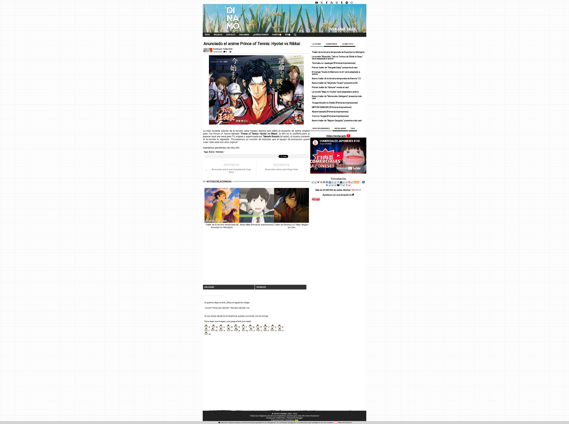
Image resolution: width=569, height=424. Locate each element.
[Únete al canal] (347, 2)
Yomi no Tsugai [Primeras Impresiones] (330, 116)
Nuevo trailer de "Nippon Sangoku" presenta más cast (337, 120)
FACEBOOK (261, 287)
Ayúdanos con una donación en (337, 195)
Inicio (207, 35)
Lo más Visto (347, 44)
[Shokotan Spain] (349, 182)
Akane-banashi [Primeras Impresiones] (330, 111)
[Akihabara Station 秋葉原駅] (360, 182)
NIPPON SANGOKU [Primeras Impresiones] (331, 107)
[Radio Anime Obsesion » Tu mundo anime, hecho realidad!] (338, 182)
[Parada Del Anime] (341, 182)
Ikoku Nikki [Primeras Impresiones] (257, 224)
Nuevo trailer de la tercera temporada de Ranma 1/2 (336, 78)
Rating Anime (340, 128)
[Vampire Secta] (324, 182)
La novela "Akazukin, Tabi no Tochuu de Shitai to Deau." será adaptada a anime (337, 57)
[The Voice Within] (341, 185)
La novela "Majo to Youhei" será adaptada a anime (335, 92)
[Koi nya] (335, 182)
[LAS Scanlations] (330, 182)
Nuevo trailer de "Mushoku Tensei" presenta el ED (335, 83)
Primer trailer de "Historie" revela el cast (330, 87)
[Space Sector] (332, 185)
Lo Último (316, 44)
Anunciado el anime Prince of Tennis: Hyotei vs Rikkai (251, 44)
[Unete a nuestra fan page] (326, 2)
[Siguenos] (336, 2)
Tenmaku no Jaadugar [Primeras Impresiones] (333, 63)
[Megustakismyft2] (327, 185)
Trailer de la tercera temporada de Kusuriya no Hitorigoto (222, 226)
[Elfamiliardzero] (363, 182)
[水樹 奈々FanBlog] (327, 182)
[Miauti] (318, 182)
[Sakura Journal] (347, 185)
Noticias (219, 152)
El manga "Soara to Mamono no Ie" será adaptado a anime (336, 73)
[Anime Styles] (346, 182)
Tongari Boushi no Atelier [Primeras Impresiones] (335, 103)
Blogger (299, 418)
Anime (211, 152)
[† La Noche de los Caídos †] (313, 182)
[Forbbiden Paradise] (332, 182)
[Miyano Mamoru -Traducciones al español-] (355, 182)
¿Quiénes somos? (260, 35)
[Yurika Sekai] (352, 182)
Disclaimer (244, 35)
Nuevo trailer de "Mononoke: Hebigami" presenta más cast (337, 97)
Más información (345, 423)
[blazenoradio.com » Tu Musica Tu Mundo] (358, 182)
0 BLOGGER (209, 287)
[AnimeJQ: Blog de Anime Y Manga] (349, 185)
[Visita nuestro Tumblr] (341, 2)
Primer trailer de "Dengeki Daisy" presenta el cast (334, 67)
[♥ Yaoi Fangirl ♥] (321, 182)
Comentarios (331, 44)
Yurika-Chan (280, 418)
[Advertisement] (256, 257)
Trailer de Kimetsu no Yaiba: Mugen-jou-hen (291, 226)
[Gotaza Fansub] (330, 185)
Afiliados (218, 35)
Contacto (230, 35)
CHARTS (275, 35)
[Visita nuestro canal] (316, 2)
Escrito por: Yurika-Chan (223, 49)
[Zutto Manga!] (344, 182)
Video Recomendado (321, 128)
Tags (353, 128)
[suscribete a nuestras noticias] (331, 2)
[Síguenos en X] (321, 2)
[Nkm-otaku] (338, 185)
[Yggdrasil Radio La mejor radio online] (315, 182)
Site (287, 35)
